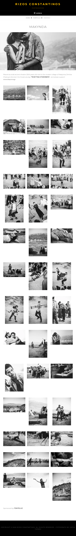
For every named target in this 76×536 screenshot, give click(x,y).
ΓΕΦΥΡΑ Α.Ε (18, 508)
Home (28, 18)
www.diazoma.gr (9, 79)
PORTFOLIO (37, 18)
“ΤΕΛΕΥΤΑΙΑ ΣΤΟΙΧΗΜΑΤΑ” (40, 77)
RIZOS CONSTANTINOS (38, 4)
